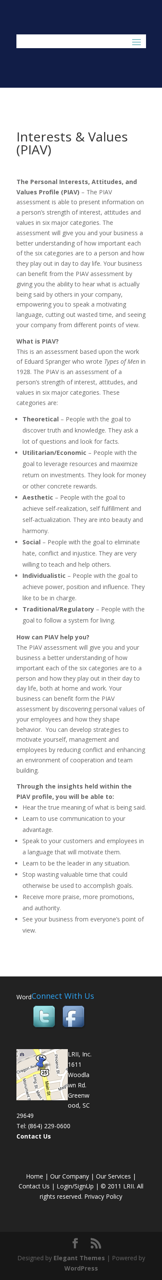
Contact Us (33, 1136)
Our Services (113, 1176)
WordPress (81, 1268)
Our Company (69, 1176)
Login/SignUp (75, 1186)
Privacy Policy (103, 1196)
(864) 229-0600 (49, 1126)
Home (34, 1176)
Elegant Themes (79, 1258)
